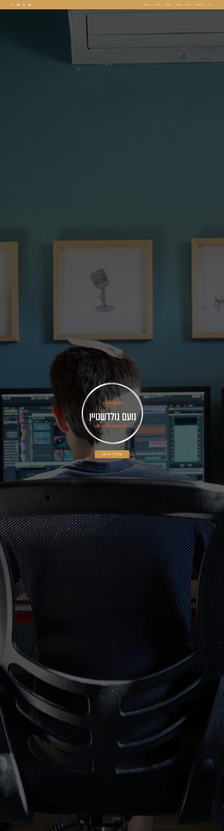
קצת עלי (178, 5)
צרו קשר (147, 5)
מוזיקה (188, 5)
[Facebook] (30, 5)
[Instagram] (24, 5)
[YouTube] (18, 5)
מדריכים (157, 5)
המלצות (168, 5)
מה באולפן (199, 5)
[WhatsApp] (12, 5)
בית (209, 5)
